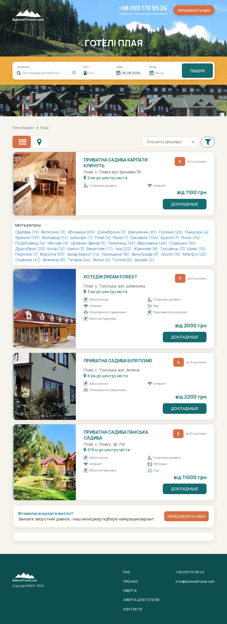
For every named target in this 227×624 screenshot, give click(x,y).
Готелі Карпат (23, 127)
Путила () (123, 259)
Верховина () (153, 243)
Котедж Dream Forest (110, 277)
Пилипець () (122, 243)
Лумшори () (197, 232)
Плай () (103, 237)
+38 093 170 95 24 (143, 8)
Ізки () (123, 248)
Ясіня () (190, 237)
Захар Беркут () (83, 254)
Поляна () (171, 232)
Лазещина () (116, 254)
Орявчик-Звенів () (89, 243)
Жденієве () (146, 248)
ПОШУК (197, 70)
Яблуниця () (82, 232)
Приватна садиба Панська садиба (116, 435)
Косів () (56, 248)
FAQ (126, 572)
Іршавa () (144, 259)
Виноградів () (145, 254)
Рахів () (121, 237)
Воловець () (55, 237)
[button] (208, 142)
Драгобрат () (30, 248)
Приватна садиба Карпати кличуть (116, 163)
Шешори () (82, 237)
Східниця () (28, 259)
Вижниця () (54, 259)
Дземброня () (112, 232)
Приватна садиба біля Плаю (118, 361)
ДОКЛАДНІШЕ (184, 204)
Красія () (170, 237)
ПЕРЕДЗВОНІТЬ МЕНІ (186, 516)
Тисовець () (173, 248)
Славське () (182, 243)
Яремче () (28, 237)
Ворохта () (53, 254)
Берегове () (100, 248)
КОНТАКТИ (132, 609)
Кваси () (76, 248)
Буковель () (145, 237)
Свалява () (27, 232)
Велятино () (53, 232)
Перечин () (27, 254)
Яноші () (102, 259)
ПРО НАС (130, 581)
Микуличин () (143, 232)
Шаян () (196, 248)
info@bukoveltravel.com (195, 581)
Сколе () (171, 254)
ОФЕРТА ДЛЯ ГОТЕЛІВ (141, 599)
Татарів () (79, 259)
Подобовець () (30, 243)
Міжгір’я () (195, 254)
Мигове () (58, 243)
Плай (44, 127)
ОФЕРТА (130, 590)
